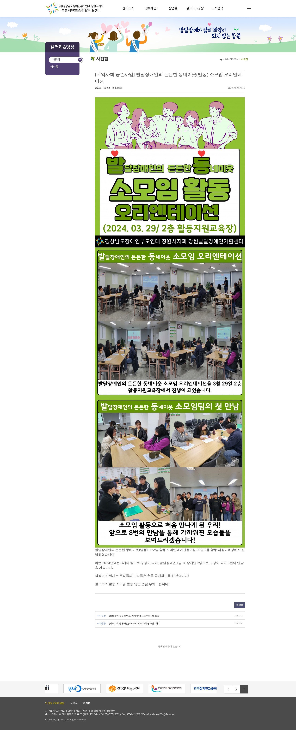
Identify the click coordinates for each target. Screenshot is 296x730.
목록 (240, 605)
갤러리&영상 (195, 8)
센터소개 (128, 8)
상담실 (172, 8)
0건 (108, 88)
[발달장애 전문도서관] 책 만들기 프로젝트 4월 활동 (134, 615)
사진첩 (56, 59)
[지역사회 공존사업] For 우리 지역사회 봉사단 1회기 (134, 623)
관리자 (86, 703)
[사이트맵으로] (249, 8)
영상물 (54, 66)
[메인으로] (75, 8)
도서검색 (217, 8)
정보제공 (150, 8)
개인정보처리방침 (54, 703)
